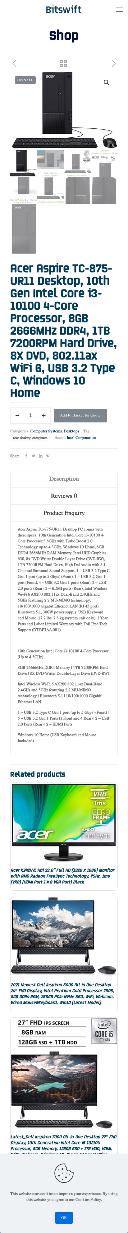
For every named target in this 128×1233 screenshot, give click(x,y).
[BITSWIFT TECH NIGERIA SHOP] (64, 9)
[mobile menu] (119, 9)
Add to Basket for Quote (80, 415)
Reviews (64, 496)
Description (64, 479)
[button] (107, 82)
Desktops (71, 431)
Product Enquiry (64, 513)
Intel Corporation (81, 438)
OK (64, 1218)
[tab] (64, 479)
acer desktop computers (30, 438)
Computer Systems (46, 431)
